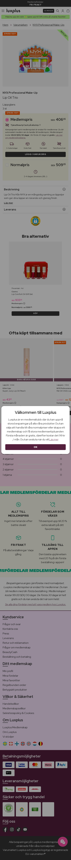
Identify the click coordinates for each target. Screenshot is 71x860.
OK (35, 447)
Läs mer (53, 439)
